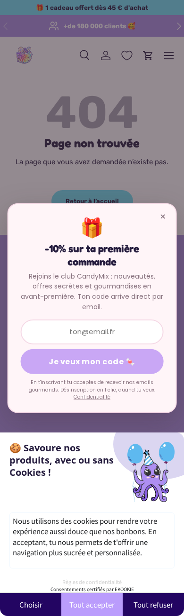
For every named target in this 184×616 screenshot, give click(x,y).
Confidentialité (92, 396)
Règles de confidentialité (92, 581)
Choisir (30, 604)
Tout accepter (92, 604)
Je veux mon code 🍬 (92, 361)
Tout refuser (153, 604)
